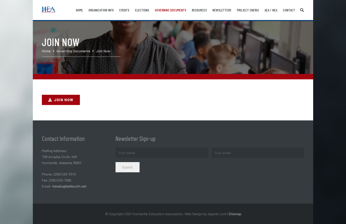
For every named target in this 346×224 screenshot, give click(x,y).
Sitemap (235, 214)
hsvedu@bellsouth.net (69, 186)
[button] (302, 10)
